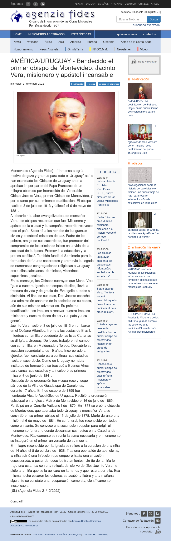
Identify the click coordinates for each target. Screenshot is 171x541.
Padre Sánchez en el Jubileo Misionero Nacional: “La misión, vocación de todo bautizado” (107, 228)
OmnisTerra (74, 49)
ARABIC (155, 3)
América (75, 42)
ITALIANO (78, 3)
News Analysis (48, 49)
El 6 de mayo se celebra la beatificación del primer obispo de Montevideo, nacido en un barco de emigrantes (107, 337)
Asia (61, 42)
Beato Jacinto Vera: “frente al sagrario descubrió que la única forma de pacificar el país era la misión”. (107, 300)
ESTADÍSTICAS (81, 34)
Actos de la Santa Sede (136, 42)
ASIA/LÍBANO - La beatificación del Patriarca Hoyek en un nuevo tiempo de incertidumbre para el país (143, 108)
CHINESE (143, 3)
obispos (91, 84)
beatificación (77, 84)
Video (143, 49)
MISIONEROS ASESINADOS (46, 34)
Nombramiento (23, 49)
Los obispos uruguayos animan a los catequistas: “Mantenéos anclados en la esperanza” (105, 264)
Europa (92, 42)
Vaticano (32, 42)
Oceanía (108, 42)
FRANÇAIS (116, 3)
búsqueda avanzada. (147, 25)
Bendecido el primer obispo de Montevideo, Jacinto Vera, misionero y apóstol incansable (107, 375)
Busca (154, 19)
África (48, 42)
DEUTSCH (130, 3)
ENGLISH (91, 3)
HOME (18, 34)
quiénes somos (127, 34)
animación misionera (109, 84)
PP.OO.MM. (99, 49)
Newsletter (123, 49)
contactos (149, 34)
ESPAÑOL (103, 3)
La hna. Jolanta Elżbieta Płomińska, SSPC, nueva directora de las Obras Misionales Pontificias (107, 192)
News (17, 42)
